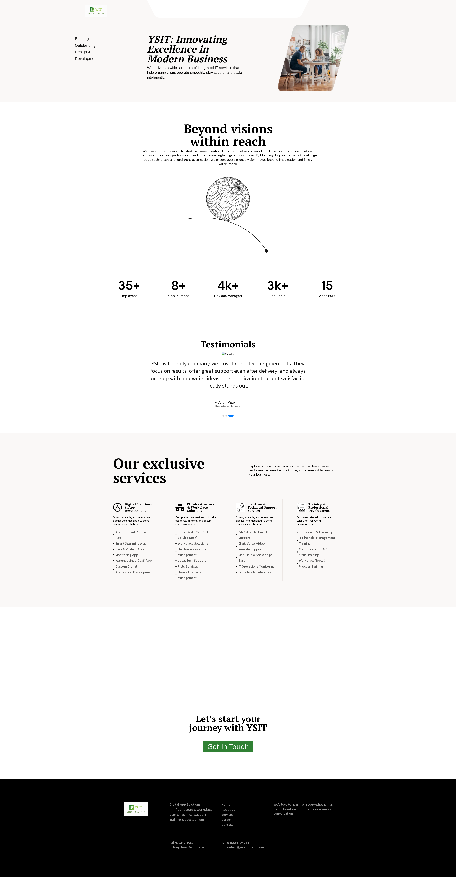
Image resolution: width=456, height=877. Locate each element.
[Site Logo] (96, 11)
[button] (225, 416)
